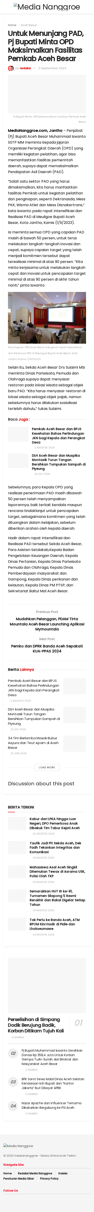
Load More (47, 767)
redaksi (25, 68)
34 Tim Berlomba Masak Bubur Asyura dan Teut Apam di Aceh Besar (33, 743)
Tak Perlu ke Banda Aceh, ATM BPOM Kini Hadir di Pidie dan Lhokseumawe (55, 924)
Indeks (63, 1173)
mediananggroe (26, 1156)
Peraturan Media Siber (18, 1178)
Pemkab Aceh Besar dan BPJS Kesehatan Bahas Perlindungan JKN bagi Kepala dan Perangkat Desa (58, 436)
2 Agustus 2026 (44, 447)
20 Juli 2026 (42, 474)
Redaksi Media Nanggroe (35, 1173)
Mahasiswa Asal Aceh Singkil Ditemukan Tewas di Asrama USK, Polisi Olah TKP (57, 871)
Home (12, 25)
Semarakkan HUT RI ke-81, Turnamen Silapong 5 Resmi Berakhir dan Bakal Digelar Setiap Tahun (57, 898)
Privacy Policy (49, 1178)
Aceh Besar (29, 25)
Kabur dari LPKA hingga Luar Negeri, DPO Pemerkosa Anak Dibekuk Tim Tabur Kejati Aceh (55, 823)
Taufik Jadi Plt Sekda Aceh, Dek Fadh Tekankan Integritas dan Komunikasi (55, 847)
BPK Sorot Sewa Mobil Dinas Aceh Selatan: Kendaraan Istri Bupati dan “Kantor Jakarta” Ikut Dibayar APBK (53, 1083)
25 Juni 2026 (18, 753)
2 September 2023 (52, 68)
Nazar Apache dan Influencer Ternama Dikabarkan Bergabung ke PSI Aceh (51, 1105)
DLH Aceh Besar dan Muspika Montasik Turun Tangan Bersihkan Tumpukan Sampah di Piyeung (59, 462)
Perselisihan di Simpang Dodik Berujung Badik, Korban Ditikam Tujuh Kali (36, 1025)
